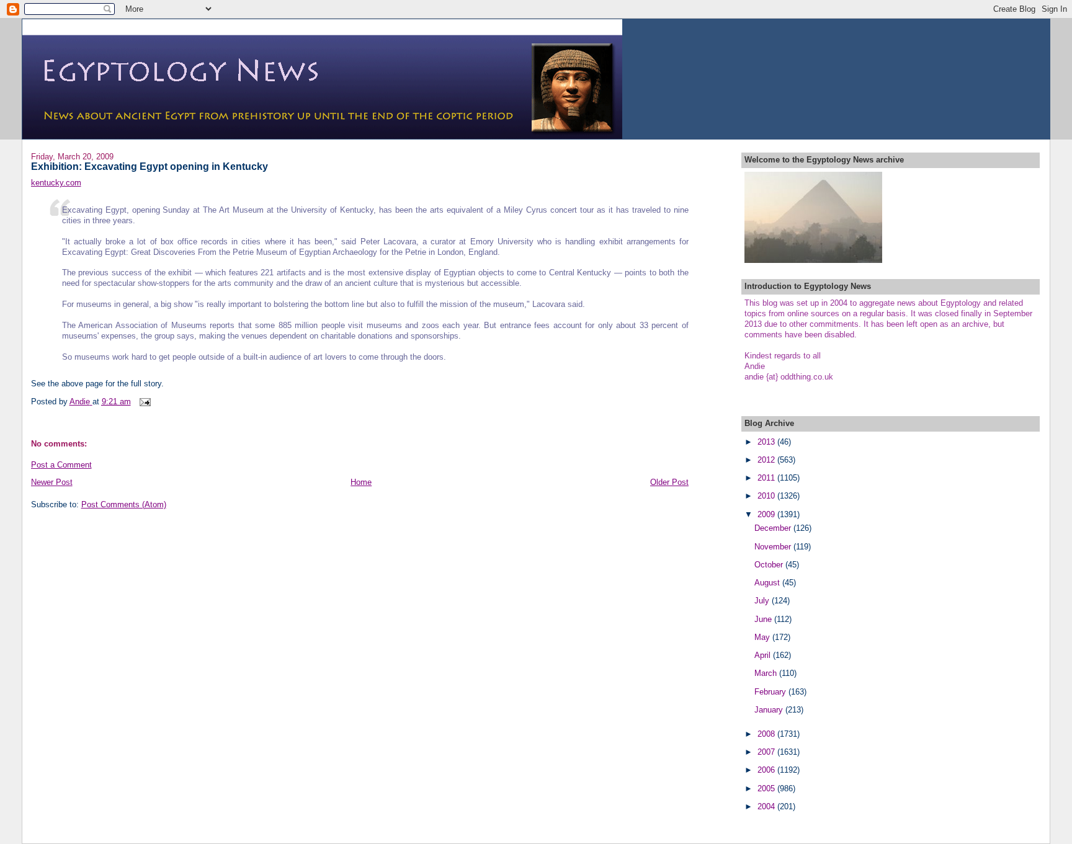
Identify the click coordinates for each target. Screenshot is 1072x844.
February (771, 691)
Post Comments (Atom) (123, 504)
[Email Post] (144, 401)
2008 (767, 734)
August (768, 582)
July (763, 600)
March (766, 673)
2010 (767, 495)
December (773, 528)
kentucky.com (56, 182)
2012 (767, 459)
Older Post (669, 482)
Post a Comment (61, 464)
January (769, 709)
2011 (767, 477)
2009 (767, 514)
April (763, 655)
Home (361, 482)
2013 (767, 441)
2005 (767, 788)
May (763, 637)
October (769, 564)
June (764, 619)
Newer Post (52, 482)
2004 (767, 806)
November (773, 546)
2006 (767, 770)
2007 (767, 752)
